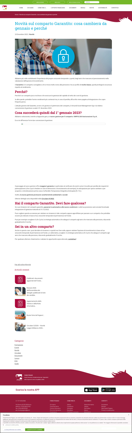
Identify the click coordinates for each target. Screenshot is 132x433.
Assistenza (104, 404)
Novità (31, 34)
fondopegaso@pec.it (24, 410)
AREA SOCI (57, 2)
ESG (16, 361)
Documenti (18, 356)
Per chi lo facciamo (55, 410)
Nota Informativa (89, 404)
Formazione (19, 345)
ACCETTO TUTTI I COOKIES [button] (34, 429)
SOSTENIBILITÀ (102, 8)
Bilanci (86, 410)
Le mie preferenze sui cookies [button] (12, 429)
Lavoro (17, 358)
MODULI (83, 8)
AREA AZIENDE (40, 2)
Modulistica (87, 412)
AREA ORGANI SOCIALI (74, 2)
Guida (17, 364)
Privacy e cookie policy (107, 410)
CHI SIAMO (30, 8)
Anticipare (70, 408)
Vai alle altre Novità (23, 265)
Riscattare (70, 410)
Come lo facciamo (55, 408)
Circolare (18, 353)
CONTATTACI (115, 8)
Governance (53, 412)
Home (16, 14)
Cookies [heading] (6, 415)
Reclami (103, 406)
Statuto (86, 406)
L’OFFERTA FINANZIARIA (58, 8)
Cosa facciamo (54, 406)
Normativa (87, 408)
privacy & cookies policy (12, 425)
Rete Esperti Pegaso (107, 408)
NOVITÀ (92, 8)
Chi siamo (53, 404)
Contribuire (70, 406)
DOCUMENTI (72, 8)
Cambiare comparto (73, 412)
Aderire (69, 404)
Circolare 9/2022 (48, 199)
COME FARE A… (42, 8)
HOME (21, 8)
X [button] (128, 414)
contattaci (72, 239)
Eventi (17, 348)
